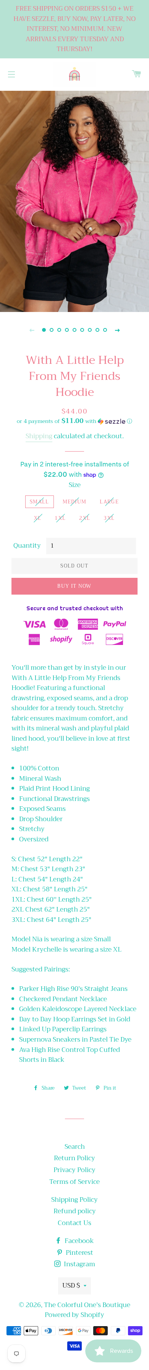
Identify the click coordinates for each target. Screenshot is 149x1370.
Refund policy (74, 1211)
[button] (74, 421)
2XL (84, 518)
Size (75, 485)
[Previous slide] (31, 330)
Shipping (39, 436)
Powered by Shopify (74, 1314)
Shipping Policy (74, 1199)
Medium (75, 501)
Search (75, 1146)
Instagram (78, 1264)
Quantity (27, 546)
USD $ (71, 1285)
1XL (60, 518)
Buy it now (74, 586)
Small (39, 501)
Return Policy (74, 1158)
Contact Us (74, 1222)
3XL (109, 518)
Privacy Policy (74, 1169)
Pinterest (78, 1252)
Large (109, 501)
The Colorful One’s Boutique (87, 1305)
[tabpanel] (74, 200)
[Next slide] (117, 330)
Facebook (78, 1240)
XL (38, 518)
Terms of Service (74, 1181)
